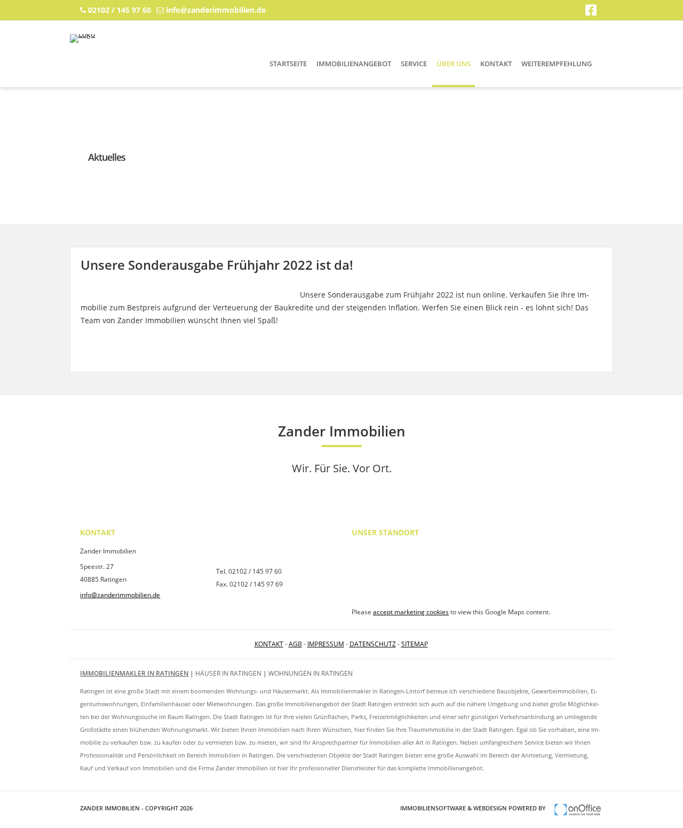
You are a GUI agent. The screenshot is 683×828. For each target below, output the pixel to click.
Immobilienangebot (353, 63)
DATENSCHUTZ (373, 644)
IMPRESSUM (325, 644)
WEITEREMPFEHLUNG (556, 63)
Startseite (288, 63)
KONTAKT (269, 644)
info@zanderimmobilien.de (216, 10)
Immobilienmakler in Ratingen (134, 673)
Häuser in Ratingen (228, 673)
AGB (295, 644)
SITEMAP (414, 644)
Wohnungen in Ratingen (310, 673)
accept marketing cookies (411, 611)
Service (414, 63)
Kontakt (496, 63)
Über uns (453, 63)
